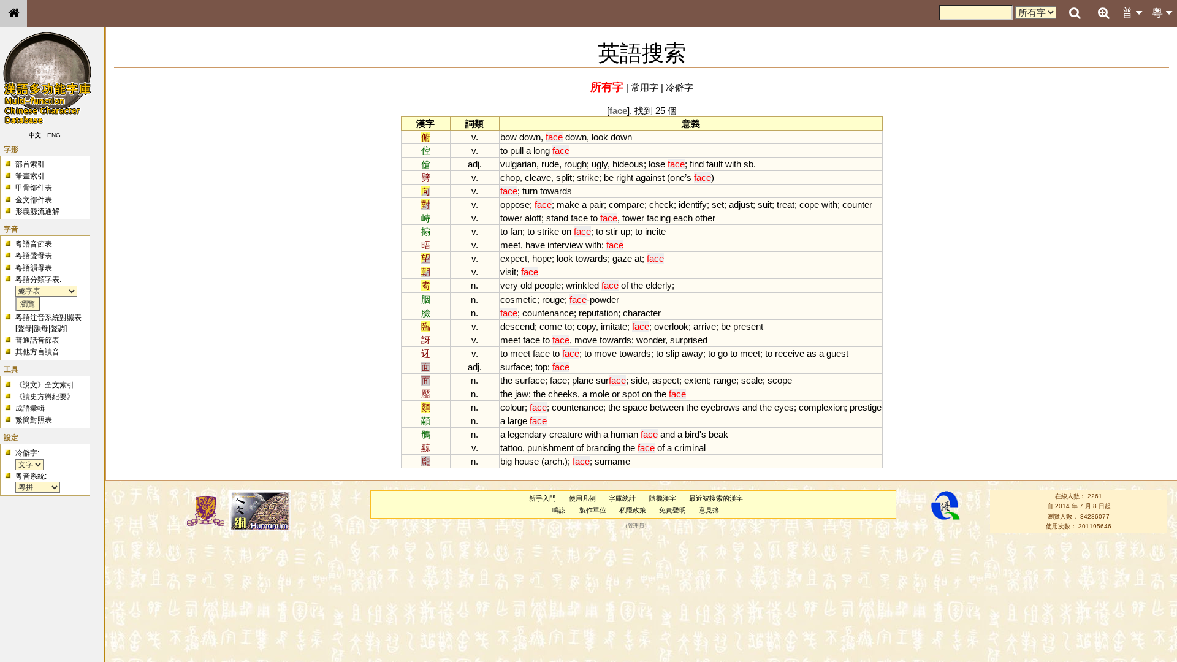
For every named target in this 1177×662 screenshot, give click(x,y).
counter (857, 204)
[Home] (13, 13)
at (638, 258)
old (526, 285)
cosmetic (518, 299)
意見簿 (709, 510)
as (812, 353)
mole (599, 394)
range (725, 380)
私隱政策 (632, 510)
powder (604, 299)
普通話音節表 (37, 340)
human (624, 434)
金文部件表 (33, 200)
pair (596, 204)
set (718, 204)
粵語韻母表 (33, 268)
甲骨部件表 (33, 187)
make (568, 204)
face (579, 218)
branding (603, 448)
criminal (690, 448)
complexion (822, 407)
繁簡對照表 (33, 420)
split (564, 177)
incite (655, 231)
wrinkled (582, 285)
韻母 (41, 328)
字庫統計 (622, 498)
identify (693, 204)
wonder (650, 340)
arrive (704, 326)
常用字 (644, 87)
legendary (527, 434)
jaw (521, 394)
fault (714, 164)
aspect (665, 380)
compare (626, 204)
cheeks (562, 394)
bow (508, 137)
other (705, 218)
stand (557, 218)
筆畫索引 (30, 176)
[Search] (1074, 13)
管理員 (636, 526)
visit (508, 272)
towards (556, 191)
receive (789, 353)
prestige (866, 407)
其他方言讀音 (37, 352)
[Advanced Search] (1103, 13)
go (723, 353)
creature (565, 434)
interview (565, 245)
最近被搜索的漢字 (716, 498)
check (661, 204)
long (541, 150)
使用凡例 (582, 498)
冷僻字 (679, 87)
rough (575, 164)
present (748, 326)
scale (752, 380)
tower (511, 218)
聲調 (57, 328)
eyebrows (720, 407)
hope (542, 258)
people (548, 285)
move (585, 340)
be (609, 177)
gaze (622, 258)
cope (809, 204)
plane (582, 380)
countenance (548, 313)
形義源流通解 (37, 211)
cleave (538, 177)
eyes (784, 407)
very (509, 285)
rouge (553, 299)
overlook (671, 326)
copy (586, 326)
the (637, 285)
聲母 (24, 328)
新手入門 (542, 498)
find (697, 164)
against (650, 177)
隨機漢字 (662, 498)
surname (612, 461)
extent (696, 380)
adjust (741, 204)
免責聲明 (672, 510)
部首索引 (30, 164)
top (541, 367)
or (616, 394)
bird (692, 434)
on (566, 231)
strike (588, 177)
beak (718, 434)
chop (510, 177)
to (504, 150)
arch (553, 461)
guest (837, 353)
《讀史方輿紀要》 (44, 396)
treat (785, 204)
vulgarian (518, 164)
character (642, 313)
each (683, 218)
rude (550, 164)
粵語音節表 (33, 244)
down (530, 137)
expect (513, 258)
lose (657, 164)
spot (630, 394)
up (625, 231)
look (600, 137)
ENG (54, 135)
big (506, 461)
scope (780, 380)
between (667, 407)
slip (672, 353)
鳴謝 (559, 510)
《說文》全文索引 (44, 385)
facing (659, 218)
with (733, 164)
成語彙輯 (30, 408)
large (517, 421)
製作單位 (592, 510)
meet (510, 245)
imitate (614, 326)
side (639, 380)
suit (765, 204)
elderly (659, 285)
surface (515, 367)
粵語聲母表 (33, 255)
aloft (533, 218)
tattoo (511, 448)
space (635, 407)
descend (517, 326)
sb (748, 164)
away (692, 353)
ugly (600, 164)
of (624, 285)
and (749, 407)
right (624, 177)
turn (530, 191)
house (526, 461)
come (550, 326)
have (535, 245)
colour (512, 407)
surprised (688, 340)
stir (612, 231)
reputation (598, 313)
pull (517, 150)
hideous (628, 164)
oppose (515, 204)
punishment (550, 448)
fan (516, 231)
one (677, 177)
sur (611, 380)
